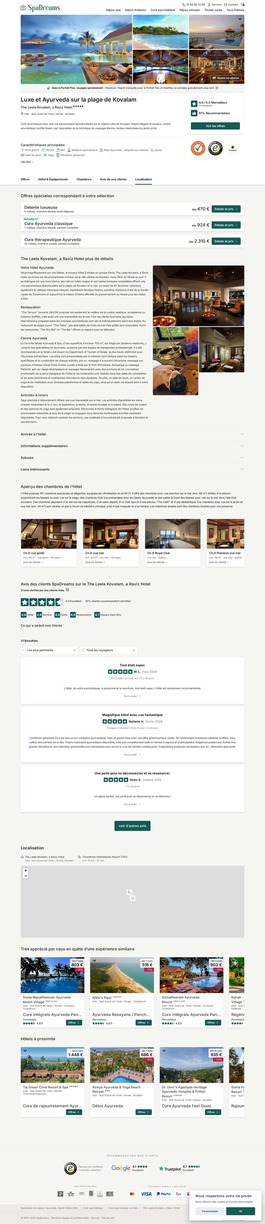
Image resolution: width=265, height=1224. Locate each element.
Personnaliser (210, 1211)
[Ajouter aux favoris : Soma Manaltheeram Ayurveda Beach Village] (25, 961)
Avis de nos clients (113, 179)
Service (95, 1217)
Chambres (84, 179)
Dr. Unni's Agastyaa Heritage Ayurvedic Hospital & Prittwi (184, 1091)
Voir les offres (215, 126)
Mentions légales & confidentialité (70, 1217)
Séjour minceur (189, 10)
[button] (129, 892)
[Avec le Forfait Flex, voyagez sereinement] (216, 87)
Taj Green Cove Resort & (45, 1087)
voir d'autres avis (132, 826)
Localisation (143, 179)
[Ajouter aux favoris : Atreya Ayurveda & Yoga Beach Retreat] (94, 1051)
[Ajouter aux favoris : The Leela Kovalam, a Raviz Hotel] (240, 19)
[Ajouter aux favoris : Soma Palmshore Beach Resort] (233, 1051)
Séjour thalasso (135, 10)
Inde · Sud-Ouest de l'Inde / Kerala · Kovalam (49, 113)
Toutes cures (213, 10)
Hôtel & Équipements (53, 179)
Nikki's (107, 998)
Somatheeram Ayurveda (180, 999)
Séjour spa (113, 10)
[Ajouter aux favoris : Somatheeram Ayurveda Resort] (164, 961)
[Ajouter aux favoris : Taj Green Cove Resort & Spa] (25, 1051)
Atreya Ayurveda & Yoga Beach (116, 1089)
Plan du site (107, 1217)
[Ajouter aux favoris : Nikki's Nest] (94, 961)
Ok (240, 1211)
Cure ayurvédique (163, 10)
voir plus (26, 161)
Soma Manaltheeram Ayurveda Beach (47, 999)
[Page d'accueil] (41, 7)
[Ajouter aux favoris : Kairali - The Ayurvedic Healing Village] (233, 961)
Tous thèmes (235, 10)
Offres (25, 179)
